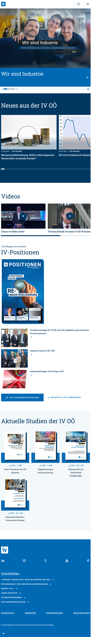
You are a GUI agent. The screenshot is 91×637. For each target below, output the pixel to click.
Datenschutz (7, 613)
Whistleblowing (82, 613)
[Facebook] (88, 561)
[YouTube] (67, 561)
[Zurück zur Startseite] (3, 4)
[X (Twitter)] (45, 561)
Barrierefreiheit (54, 613)
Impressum (30, 613)
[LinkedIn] (3, 561)
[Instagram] (24, 561)
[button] (2, 89)
